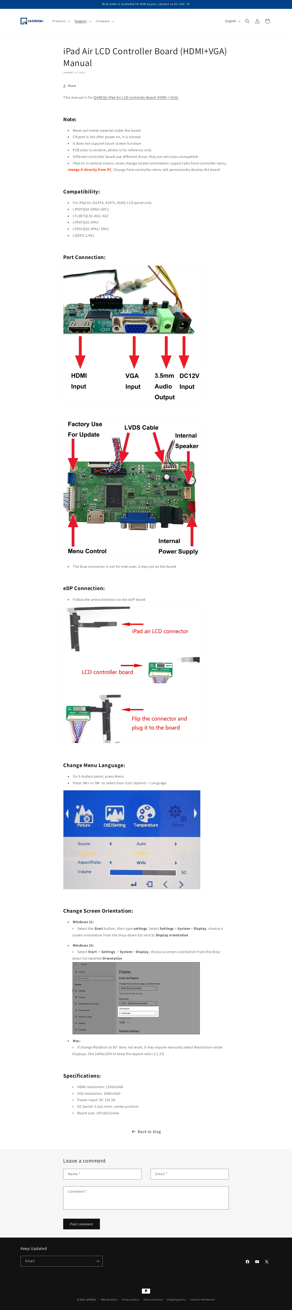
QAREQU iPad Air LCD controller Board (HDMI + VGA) (136, 97)
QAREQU (91, 1299)
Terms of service (152, 1299)
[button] (61, 21)
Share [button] (72, 86)
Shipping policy (176, 1299)
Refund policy (109, 1299)
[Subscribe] (97, 1261)
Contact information (202, 1299)
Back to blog (149, 1131)
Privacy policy (130, 1299)
